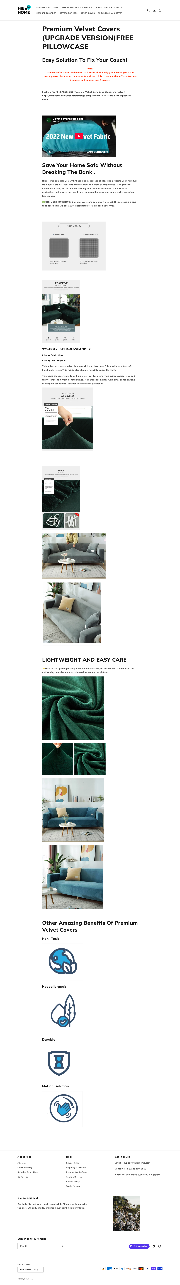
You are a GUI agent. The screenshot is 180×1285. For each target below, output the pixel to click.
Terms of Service (74, 1177)
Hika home (28, 1279)
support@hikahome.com (136, 1162)
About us (22, 1163)
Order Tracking (25, 1167)
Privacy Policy (73, 1163)
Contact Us (23, 1177)
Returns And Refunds (76, 1172)
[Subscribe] (62, 1246)
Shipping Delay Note (28, 1172)
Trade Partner (73, 1186)
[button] (108, 7)
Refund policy (73, 1181)
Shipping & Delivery (76, 1167)
